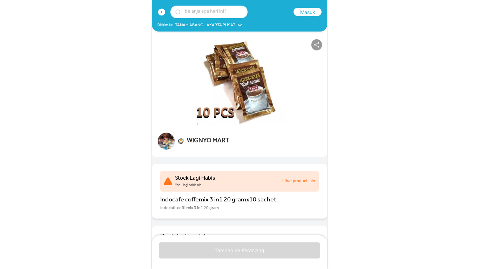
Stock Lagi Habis (195, 178)
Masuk (307, 12)
